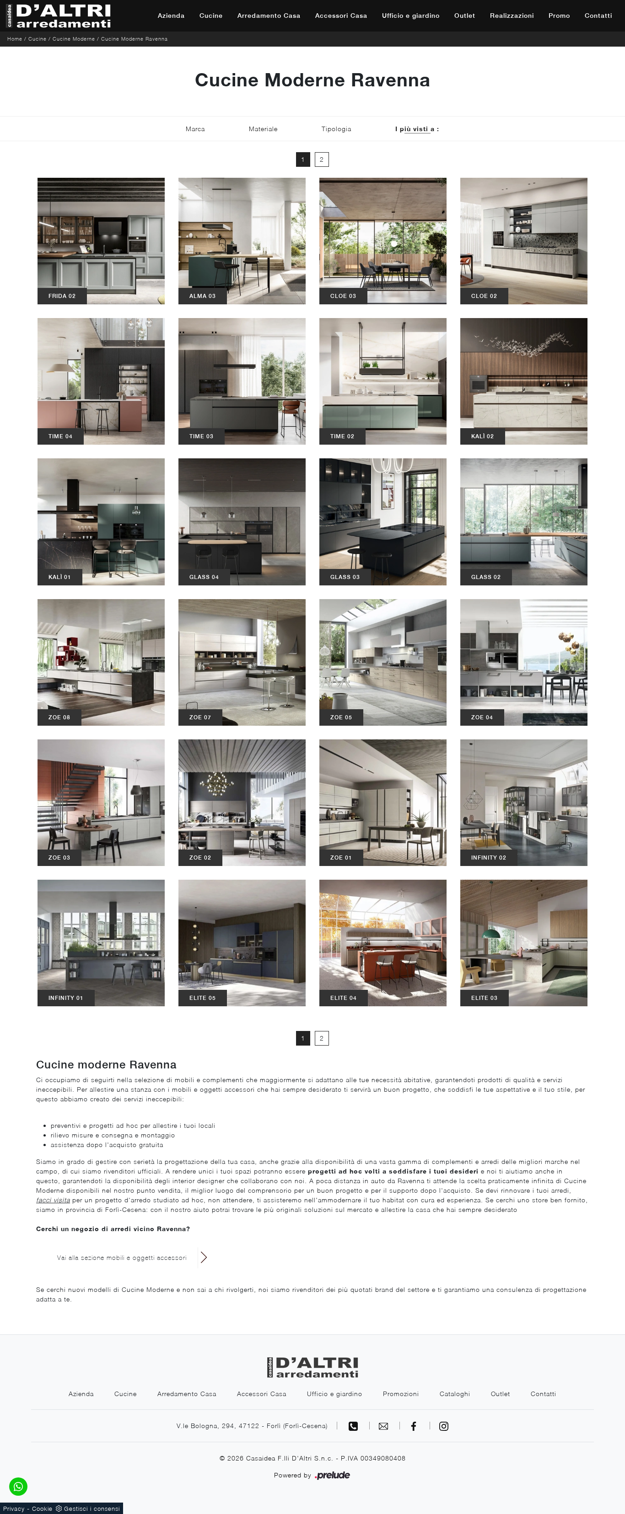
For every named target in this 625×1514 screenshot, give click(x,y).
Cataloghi (455, 1393)
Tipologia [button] (336, 129)
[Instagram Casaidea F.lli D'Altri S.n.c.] (444, 1425)
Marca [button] (195, 129)
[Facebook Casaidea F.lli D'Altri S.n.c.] (415, 1425)
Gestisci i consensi (92, 1508)
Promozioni (401, 1393)
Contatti (598, 15)
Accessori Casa (341, 15)
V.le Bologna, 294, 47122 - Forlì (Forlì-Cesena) (252, 1425)
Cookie (42, 1508)
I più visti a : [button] (417, 129)
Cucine (211, 15)
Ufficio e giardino (411, 15)
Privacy (14, 1508)
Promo (559, 15)
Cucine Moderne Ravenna (134, 39)
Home (14, 39)
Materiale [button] (263, 129)
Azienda (171, 15)
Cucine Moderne (74, 39)
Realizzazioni (512, 15)
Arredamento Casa (269, 15)
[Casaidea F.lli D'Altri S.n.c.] (58, 16)
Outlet (464, 15)
